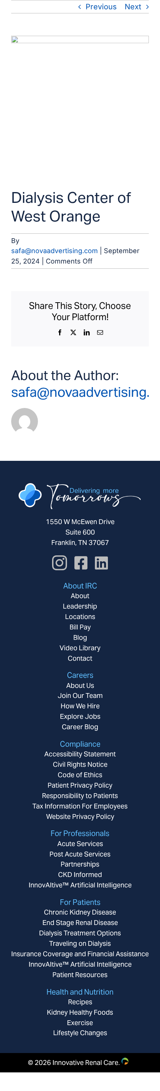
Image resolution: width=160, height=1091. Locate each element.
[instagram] (59, 562)
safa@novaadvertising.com (54, 251)
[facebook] (80, 562)
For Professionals (80, 833)
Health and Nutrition (80, 992)
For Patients (80, 902)
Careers (80, 675)
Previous (101, 6)
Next (133, 6)
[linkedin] (101, 562)
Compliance (80, 744)
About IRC (80, 586)
